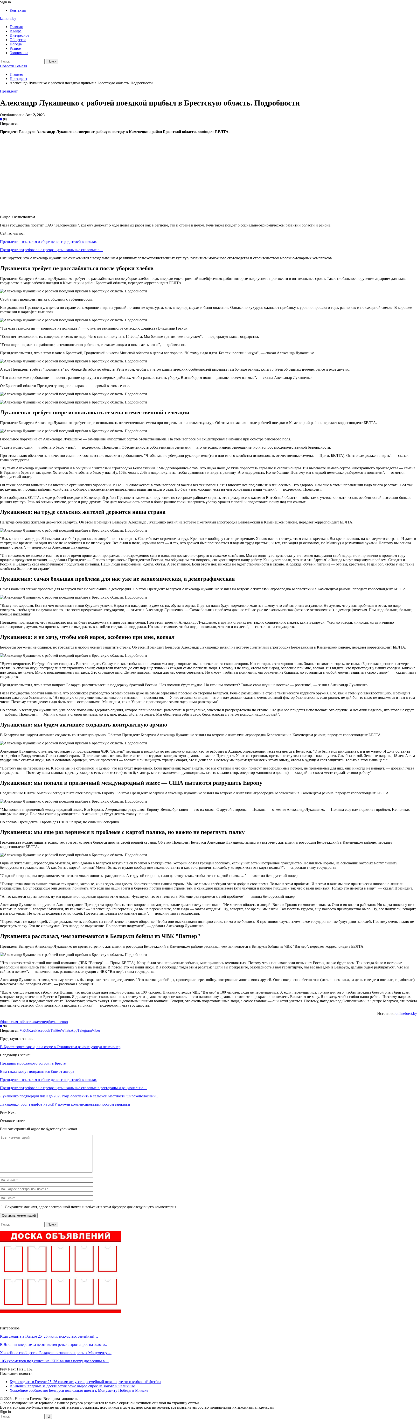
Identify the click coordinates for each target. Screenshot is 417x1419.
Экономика (19, 53)
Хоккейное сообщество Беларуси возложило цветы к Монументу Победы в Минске (79, 1390)
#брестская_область (16, 1022)
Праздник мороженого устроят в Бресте (33, 1063)
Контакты (18, 10)
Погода (16, 44)
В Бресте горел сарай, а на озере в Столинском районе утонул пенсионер (60, 1047)
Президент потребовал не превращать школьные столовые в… (51, 250)
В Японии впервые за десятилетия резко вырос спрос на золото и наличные (72, 1386)
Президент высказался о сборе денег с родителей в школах (48, 242)
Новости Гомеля (13, 66)
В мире (15, 31)
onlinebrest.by (406, 1013)
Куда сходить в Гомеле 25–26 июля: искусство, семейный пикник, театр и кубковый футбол (85, 1382)
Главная (16, 27)
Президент (9, 91)
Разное (15, 48)
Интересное (19, 35)
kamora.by (8, 18)
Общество (18, 40)
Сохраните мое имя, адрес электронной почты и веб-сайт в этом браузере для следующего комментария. (91, 1207)
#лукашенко (58, 1022)
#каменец (40, 1022)
